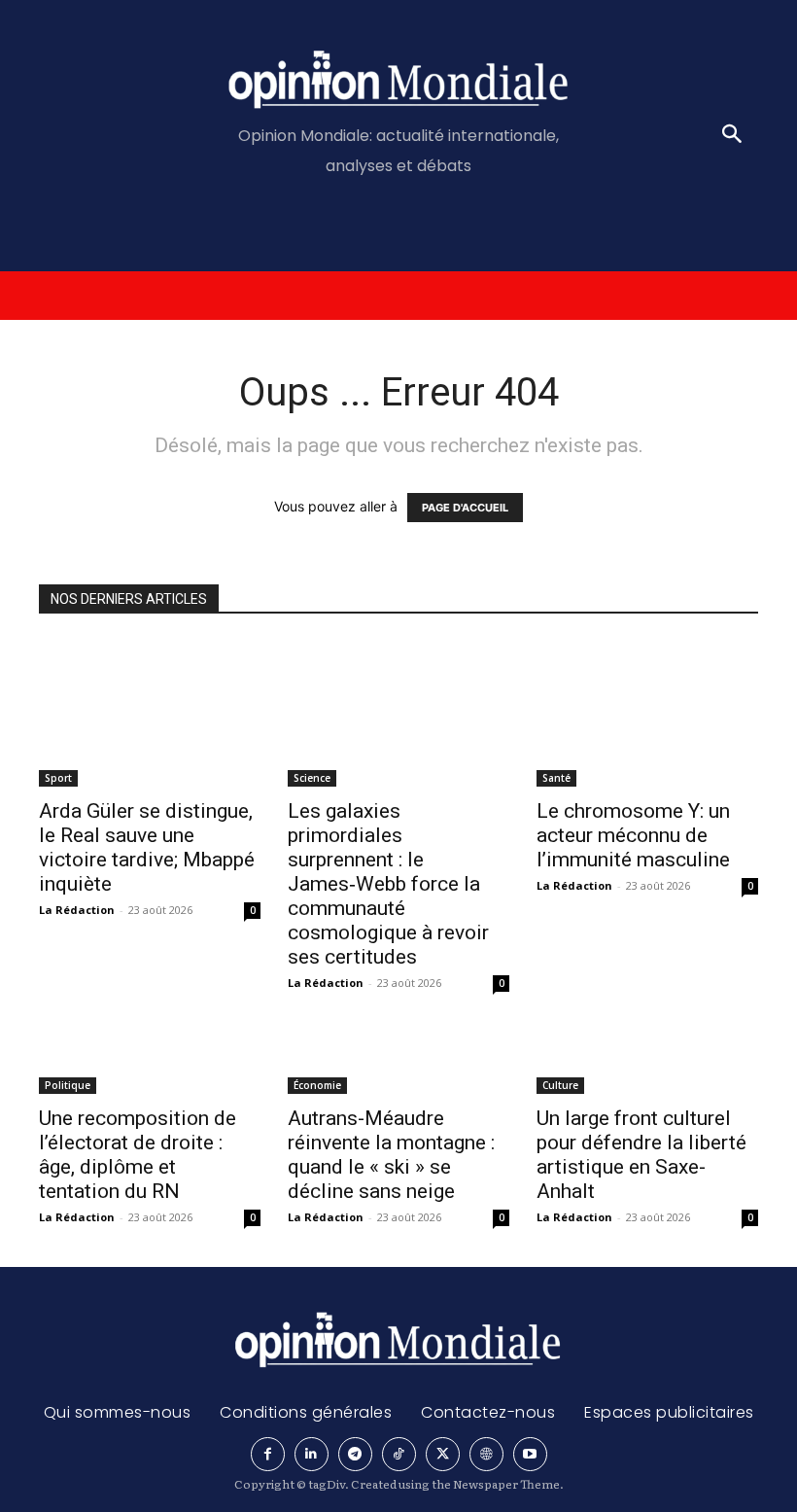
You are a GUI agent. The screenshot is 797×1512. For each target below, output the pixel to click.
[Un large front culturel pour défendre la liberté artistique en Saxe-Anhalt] (647, 1063)
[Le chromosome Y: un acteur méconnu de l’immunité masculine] (647, 713)
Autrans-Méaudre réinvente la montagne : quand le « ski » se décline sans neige (391, 1155)
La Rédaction (77, 909)
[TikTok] (399, 1454)
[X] (443, 1454)
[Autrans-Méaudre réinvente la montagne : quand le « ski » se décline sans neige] (398, 1063)
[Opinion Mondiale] (399, 82)
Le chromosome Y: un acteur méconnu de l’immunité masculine (633, 835)
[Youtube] (530, 1454)
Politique (67, 1085)
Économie (317, 1085)
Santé (556, 778)
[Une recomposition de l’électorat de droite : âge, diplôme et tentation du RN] (149, 1063)
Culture (560, 1085)
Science (312, 778)
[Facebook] (268, 1454)
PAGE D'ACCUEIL (465, 507)
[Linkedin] (312, 1454)
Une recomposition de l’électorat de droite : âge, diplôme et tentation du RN (137, 1155)
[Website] (486, 1454)
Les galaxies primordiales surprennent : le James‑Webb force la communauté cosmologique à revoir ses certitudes (388, 883)
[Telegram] (355, 1454)
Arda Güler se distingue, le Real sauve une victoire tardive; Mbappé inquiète (147, 847)
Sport (58, 778)
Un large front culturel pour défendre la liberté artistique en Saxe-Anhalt (641, 1155)
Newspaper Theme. (508, 1484)
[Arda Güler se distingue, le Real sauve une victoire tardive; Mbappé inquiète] (149, 713)
